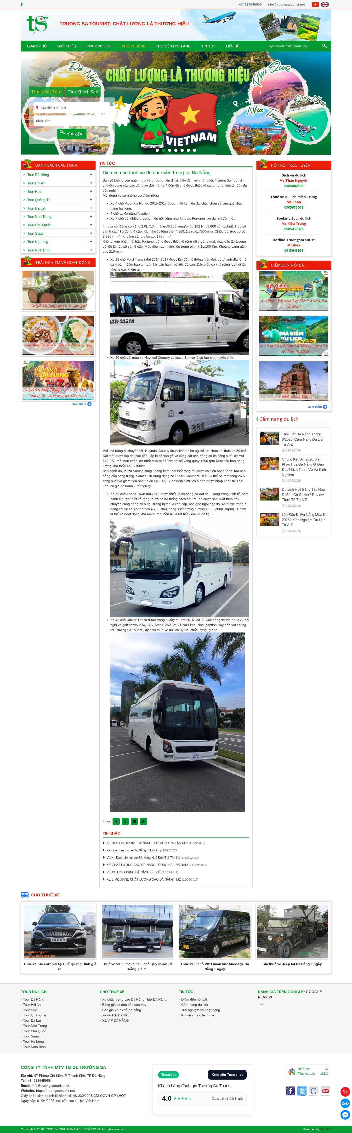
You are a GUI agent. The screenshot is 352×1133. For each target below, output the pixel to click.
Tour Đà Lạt (32, 1020)
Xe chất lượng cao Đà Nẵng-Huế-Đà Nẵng (134, 999)
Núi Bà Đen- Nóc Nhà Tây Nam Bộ (293, 397)
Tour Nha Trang (35, 1026)
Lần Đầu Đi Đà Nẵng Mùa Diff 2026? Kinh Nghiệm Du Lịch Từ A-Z (305, 519)
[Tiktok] (325, 1091)
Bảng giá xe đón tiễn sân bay (124, 1005)
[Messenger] (302, 1091)
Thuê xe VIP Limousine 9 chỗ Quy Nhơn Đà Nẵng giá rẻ (137, 966)
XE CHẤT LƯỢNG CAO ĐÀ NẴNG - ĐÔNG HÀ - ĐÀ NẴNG (148, 865)
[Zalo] (345, 1103)
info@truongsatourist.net (286, 4)
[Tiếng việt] (315, 4)
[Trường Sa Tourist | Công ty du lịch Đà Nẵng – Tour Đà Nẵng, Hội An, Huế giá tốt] (38, 25)
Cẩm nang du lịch (279, 419)
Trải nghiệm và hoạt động (62, 262)
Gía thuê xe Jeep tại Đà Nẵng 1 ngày (292, 964)
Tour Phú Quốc (34, 1031)
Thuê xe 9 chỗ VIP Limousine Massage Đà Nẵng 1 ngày (215, 966)
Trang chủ (36, 46)
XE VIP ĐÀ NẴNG (115, 1020)
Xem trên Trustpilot (227, 1074)
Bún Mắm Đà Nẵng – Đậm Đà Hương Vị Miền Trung (58, 303)
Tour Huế (30, 1010)
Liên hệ (232, 46)
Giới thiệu (66, 46)
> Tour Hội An (34, 183)
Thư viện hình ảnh (173, 46)
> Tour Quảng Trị (36, 200)
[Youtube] (314, 1091)
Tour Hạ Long (33, 1041)
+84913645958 (250, 4)
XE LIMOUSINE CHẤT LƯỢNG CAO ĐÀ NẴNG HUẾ (144, 879)
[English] (325, 4)
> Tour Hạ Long (35, 242)
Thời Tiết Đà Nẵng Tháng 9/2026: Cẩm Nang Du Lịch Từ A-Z (303, 439)
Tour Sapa (31, 1036)
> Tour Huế (32, 191)
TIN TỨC (107, 163)
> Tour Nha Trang (37, 217)
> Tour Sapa (33, 233)
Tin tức (208, 46)
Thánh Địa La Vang (294, 352)
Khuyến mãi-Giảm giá (197, 1015)
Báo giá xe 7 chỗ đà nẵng (121, 1010)
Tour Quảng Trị (34, 1015)
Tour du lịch (99, 46)
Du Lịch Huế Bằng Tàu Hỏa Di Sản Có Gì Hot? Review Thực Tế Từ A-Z (303, 494)
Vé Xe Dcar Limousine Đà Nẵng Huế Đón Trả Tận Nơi (144, 858)
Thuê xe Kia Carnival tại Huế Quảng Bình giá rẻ (59, 966)
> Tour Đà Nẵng (36, 175)
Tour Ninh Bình (34, 1047)
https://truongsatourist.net (55, 1091)
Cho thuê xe (133, 46)
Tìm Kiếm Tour (46, 92)
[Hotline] (345, 1092)
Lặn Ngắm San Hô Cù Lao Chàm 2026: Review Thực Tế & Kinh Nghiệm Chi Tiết (58, 393)
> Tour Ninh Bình (36, 250)
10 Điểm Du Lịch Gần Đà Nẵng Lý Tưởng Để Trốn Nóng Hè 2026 (294, 304)
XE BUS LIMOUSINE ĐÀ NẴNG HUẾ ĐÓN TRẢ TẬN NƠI (147, 843)
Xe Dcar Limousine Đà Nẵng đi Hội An (133, 850)
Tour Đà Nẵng (33, 999)
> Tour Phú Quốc (37, 225)
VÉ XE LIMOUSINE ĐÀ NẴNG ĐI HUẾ (134, 872)
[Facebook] (22, 4)
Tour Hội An (32, 1005)
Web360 (325, 1129)
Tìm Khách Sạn (83, 92)
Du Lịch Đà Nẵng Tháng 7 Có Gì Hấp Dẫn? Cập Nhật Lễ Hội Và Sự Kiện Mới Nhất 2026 (58, 348)
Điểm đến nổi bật (289, 265)
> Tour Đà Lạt (34, 208)
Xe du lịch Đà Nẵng (116, 1015)
